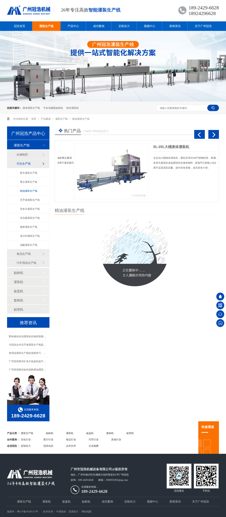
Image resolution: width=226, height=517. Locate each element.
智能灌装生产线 (104, 10)
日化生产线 (24, 163)
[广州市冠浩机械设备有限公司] (39, 477)
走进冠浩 (12, 446)
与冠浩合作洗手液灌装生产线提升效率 (30, 342)
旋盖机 (18, 291)
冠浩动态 (48, 446)
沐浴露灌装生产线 (30, 217)
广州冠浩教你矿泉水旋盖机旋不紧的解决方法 (33, 359)
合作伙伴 (71, 446)
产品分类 (12, 433)
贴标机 (18, 272)
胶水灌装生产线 (28, 172)
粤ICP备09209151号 (27, 511)
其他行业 (116, 439)
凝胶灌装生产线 (28, 226)
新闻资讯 (175, 26)
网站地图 (86, 511)
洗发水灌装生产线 (30, 208)
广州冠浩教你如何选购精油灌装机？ (28, 367)
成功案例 (98, 26)
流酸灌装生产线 (28, 244)
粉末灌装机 (72, 107)
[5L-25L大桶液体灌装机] (95, 171)
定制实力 (124, 26)
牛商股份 (61, 511)
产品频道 (46, 118)
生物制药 (22, 154)
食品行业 (71, 439)
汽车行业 (94, 439)
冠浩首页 (19, 26)
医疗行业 (48, 439)
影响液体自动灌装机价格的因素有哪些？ (31, 334)
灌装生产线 (46, 26)
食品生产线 (24, 254)
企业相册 (94, 446)
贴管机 (18, 309)
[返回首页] (220, 323)
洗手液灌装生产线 (30, 199)
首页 (34, 118)
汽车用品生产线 (26, 263)
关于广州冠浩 (203, 26)
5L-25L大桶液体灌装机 (155, 146)
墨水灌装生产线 (28, 181)
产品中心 (73, 26)
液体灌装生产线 (31, 107)
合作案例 (12, 439)
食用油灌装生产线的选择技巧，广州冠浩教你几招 (36, 351)
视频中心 (149, 26)
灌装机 (18, 281)
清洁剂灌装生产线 (30, 235)
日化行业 (26, 439)
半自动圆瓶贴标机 (53, 107)
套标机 (18, 300)
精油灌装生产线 (81, 118)
